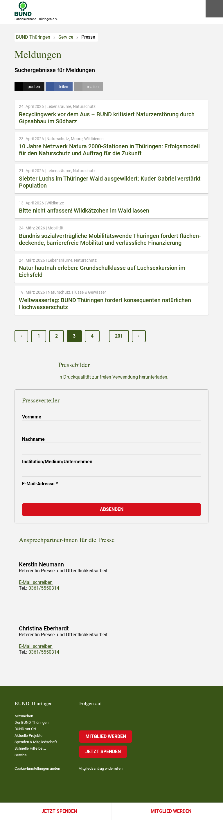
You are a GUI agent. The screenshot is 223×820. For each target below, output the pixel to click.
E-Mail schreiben (36, 582)
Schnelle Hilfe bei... (30, 748)
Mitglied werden (171, 811)
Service (65, 37)
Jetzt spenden (59, 811)
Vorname (31, 417)
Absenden (111, 509)
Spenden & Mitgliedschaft (36, 742)
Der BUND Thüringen (31, 722)
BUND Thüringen (33, 37)
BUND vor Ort (25, 729)
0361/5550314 (43, 588)
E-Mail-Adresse (40, 483)
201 (119, 336)
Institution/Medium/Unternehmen (57, 461)
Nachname (33, 439)
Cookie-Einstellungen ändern (38, 768)
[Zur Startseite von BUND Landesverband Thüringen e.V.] (23, 8)
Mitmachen (24, 716)
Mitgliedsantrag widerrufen (100, 768)
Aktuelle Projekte (28, 735)
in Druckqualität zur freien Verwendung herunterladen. (113, 377)
